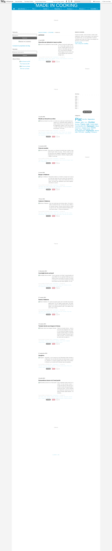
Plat (78, 119)
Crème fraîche (86, 129)
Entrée (93, 128)
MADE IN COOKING (42, 32)
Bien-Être (84, 119)
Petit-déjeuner (78, 127)
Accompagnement (80, 130)
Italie (87, 124)
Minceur (97, 130)
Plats (33, 8)
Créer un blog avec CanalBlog (81, 43)
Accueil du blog (78, 42)
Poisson (80, 129)
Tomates (77, 122)
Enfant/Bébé (93, 8)
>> (58, 454)
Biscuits (89, 127)
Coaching (87, 132)
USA (76, 132)
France (82, 124)
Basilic (86, 122)
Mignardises (57, 8)
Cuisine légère (94, 124)
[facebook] (66, 1)
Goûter (91, 122)
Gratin (92, 129)
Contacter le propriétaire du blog (21, 45)
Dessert (90, 126)
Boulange (69, 8)
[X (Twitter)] (69, 1)
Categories (51, 32)
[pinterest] (71, 1)
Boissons (81, 8)
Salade (76, 129)
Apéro (82, 122)
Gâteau (97, 126)
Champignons (94, 132)
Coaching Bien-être (80, 126)
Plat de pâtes (81, 132)
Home (14, 8)
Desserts (45, 8)
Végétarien (90, 131)
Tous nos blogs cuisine (58, 1)
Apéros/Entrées (21, 8)
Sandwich (84, 127)
